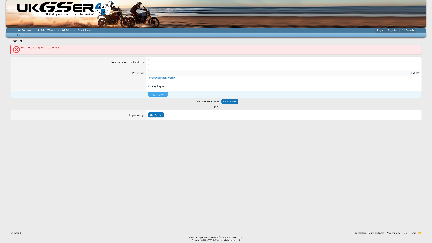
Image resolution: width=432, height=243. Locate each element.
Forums (26, 30)
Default (17, 232)
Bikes (69, 30)
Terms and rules (376, 232)
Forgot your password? (161, 77)
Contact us (360, 232)
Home (413, 232)
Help (405, 232)
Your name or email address (127, 62)
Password (138, 73)
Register (21, 34)
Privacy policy (393, 232)
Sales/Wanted (48, 30)
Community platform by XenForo (216, 237)
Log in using (136, 115)
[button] (33, 30)
